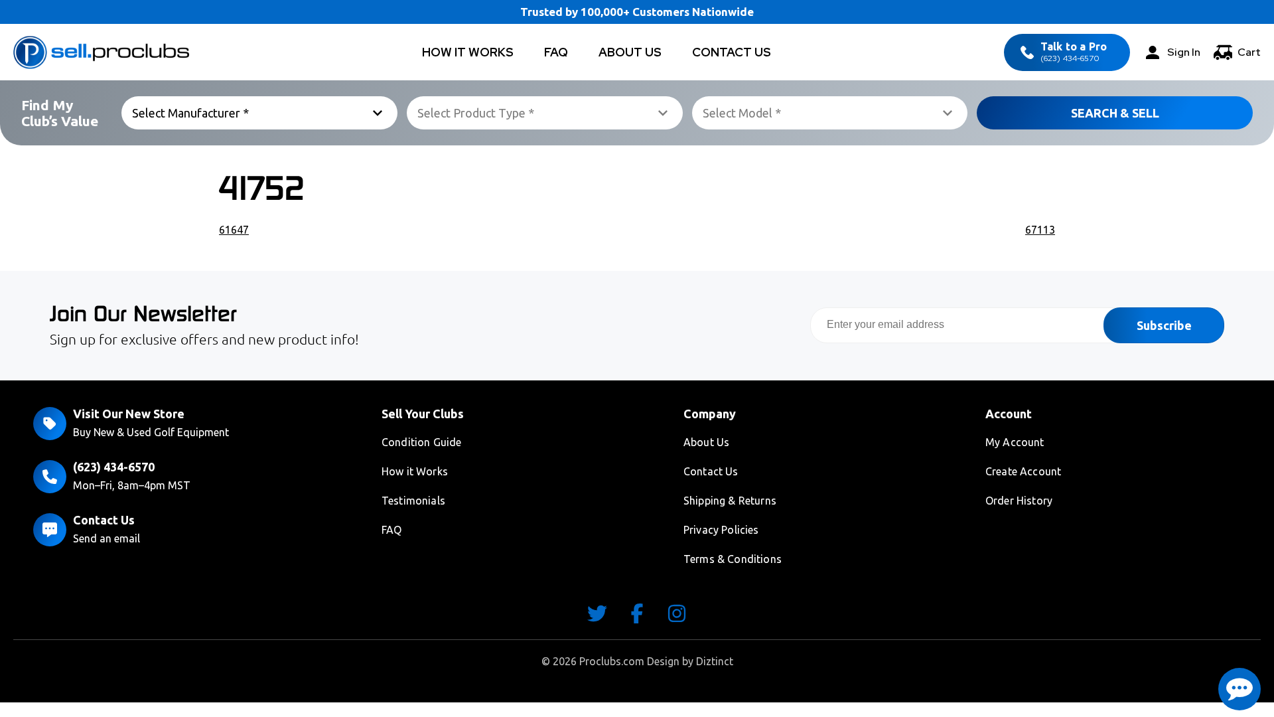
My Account (1014, 442)
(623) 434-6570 (1073, 52)
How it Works (415, 471)
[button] (1239, 689)
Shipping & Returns (729, 501)
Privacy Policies (721, 530)
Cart (1249, 52)
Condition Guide (421, 442)
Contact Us (731, 52)
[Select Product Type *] (545, 112)
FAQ (556, 52)
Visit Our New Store (128, 413)
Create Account (1023, 471)
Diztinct (714, 661)
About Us (630, 52)
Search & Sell (1115, 113)
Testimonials (413, 501)
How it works (468, 52)
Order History (1018, 501)
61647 (234, 230)
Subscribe (1164, 325)
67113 (1040, 230)
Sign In (1183, 52)
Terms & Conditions (732, 559)
